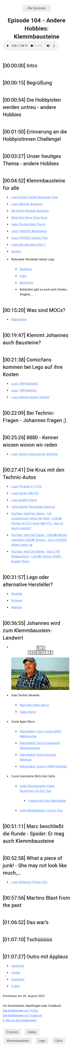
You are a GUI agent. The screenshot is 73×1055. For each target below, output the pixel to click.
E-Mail (15, 986)
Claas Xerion (28, 712)
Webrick (16, 607)
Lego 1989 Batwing (24, 390)
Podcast (12, 1032)
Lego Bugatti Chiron (24, 500)
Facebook (17, 966)
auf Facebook (22, 1015)
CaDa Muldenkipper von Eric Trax (41, 810)
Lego (42, 1041)
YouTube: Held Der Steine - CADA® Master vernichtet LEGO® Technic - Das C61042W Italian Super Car (39, 540)
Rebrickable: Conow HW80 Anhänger (43, 766)
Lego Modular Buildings (26, 204)
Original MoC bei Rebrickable (47, 801)
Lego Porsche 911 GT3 (26, 486)
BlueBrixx (26, 269)
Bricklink (16, 594)
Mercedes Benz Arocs (34, 705)
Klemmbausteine (18, 1041)
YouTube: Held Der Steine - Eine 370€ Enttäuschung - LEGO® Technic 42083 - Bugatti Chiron (37, 556)
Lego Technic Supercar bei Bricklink (34, 454)
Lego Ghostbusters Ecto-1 (28, 244)
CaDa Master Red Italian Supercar (33, 507)
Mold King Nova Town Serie (29, 217)
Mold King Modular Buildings (30, 211)
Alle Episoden (37, 8)
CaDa (23, 276)
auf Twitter (20, 1010)
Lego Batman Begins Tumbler (30, 397)
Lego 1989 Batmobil (24, 383)
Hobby (32, 1032)
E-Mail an (19, 1020)
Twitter (15, 972)
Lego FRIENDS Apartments (29, 231)
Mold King (26, 283)
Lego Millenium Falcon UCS (29, 882)
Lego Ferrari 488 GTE (25, 493)
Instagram (17, 979)
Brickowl (16, 600)
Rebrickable (19, 319)
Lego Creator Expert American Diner (34, 197)
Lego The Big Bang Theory (28, 224)
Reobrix (16, 251)
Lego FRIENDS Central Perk (29, 238)
